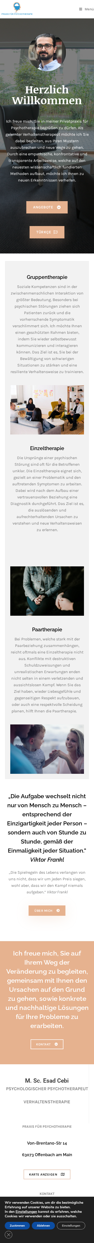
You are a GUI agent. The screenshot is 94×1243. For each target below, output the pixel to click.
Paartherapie (47, 630)
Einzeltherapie (47, 448)
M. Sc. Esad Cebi (47, 1080)
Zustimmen (17, 1226)
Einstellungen (26, 1212)
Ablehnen (43, 1226)
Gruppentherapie (47, 277)
